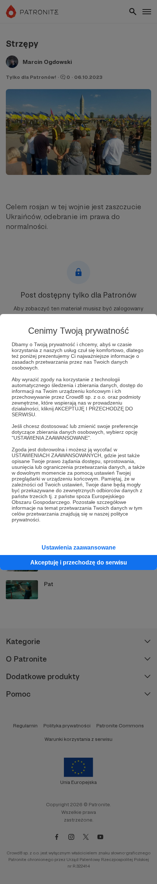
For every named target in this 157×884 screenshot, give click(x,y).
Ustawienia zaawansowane (79, 547)
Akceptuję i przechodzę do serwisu (78, 562)
